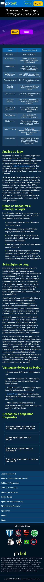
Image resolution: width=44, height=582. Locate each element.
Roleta (3, 515)
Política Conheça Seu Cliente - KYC (14, 478)
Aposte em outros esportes (12, 502)
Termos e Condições (9, 488)
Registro (38, 4)
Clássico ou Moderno (9, 492)
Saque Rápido (6, 497)
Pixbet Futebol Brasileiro (10, 506)
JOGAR (15, 32)
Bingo (3, 520)
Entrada (28, 4)
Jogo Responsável (8, 474)
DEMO (26, 32)
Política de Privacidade (10, 483)
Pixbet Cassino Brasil (21, 166)
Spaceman (5, 511)
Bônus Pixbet (12, 394)
